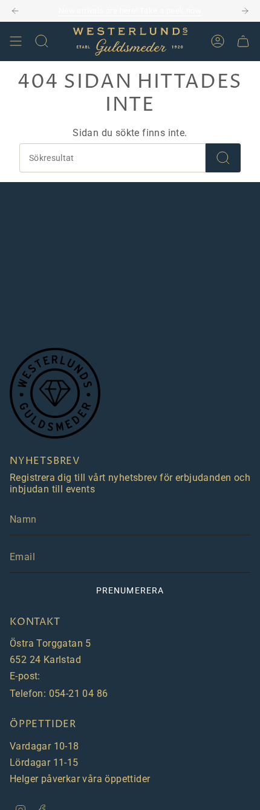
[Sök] (223, 157)
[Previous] (15, 10)
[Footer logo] (55, 393)
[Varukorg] (243, 41)
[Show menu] (16, 41)
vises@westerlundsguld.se (102, 676)
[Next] (244, 10)
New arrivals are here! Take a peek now (130, 10)
